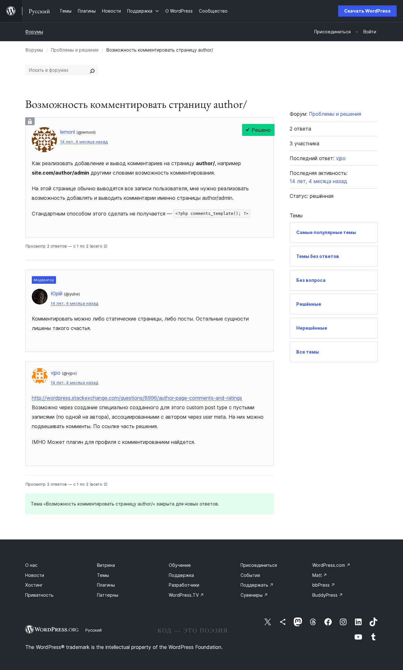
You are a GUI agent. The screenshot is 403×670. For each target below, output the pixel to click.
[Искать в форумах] (92, 70)
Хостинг (34, 585)
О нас (31, 565)
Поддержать (257, 585)
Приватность (39, 595)
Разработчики (184, 585)
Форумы (34, 31)
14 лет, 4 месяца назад (84, 141)
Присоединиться (259, 565)
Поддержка (181, 575)
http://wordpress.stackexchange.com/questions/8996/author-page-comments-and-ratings (137, 398)
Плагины (106, 585)
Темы (103, 575)
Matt (319, 575)
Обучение (180, 565)
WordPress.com (331, 565)
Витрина (106, 565)
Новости (34, 575)
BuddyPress (327, 595)
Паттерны (107, 595)
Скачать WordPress (367, 11)
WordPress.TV (186, 595)
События (250, 575)
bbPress (323, 585)
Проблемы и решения (75, 50)
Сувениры (254, 595)
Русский (93, 630)
